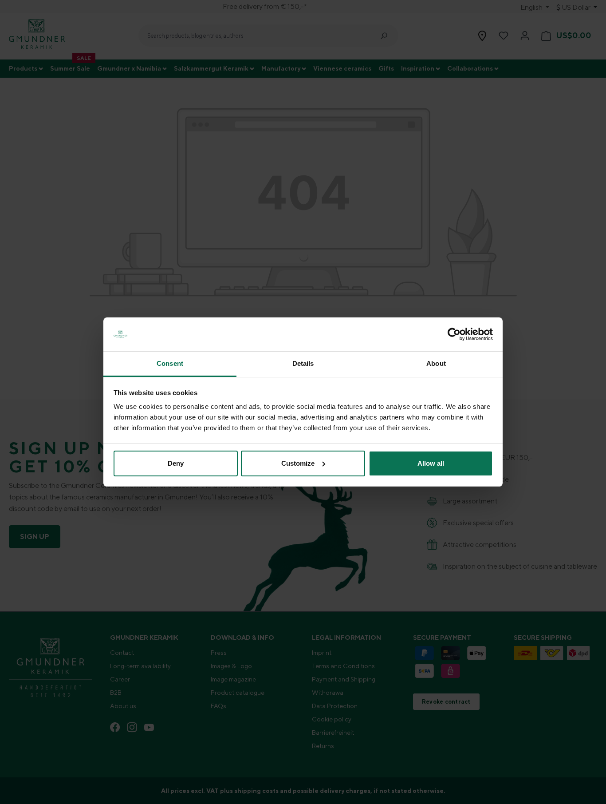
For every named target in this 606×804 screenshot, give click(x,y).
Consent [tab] (170, 363)
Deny (176, 463)
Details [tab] (303, 363)
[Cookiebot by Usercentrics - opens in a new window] (454, 334)
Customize (298, 463)
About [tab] (436, 363)
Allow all (430, 463)
